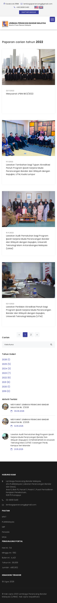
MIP (3, 527)
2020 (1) (6, 386)
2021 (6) (6, 382)
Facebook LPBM (12, 4)
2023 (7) (6, 373)
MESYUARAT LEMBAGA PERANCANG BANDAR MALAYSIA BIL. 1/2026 (30, 406)
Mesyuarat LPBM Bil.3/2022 (19, 93)
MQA (4, 537)
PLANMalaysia (8, 522)
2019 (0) (6, 391)
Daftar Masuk (29, 12)
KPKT (4, 516)
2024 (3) (6, 368)
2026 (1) (6, 359)
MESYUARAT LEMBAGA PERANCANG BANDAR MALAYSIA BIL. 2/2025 (30, 421)
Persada (5, 532)
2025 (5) (6, 364)
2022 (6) (6, 377)
